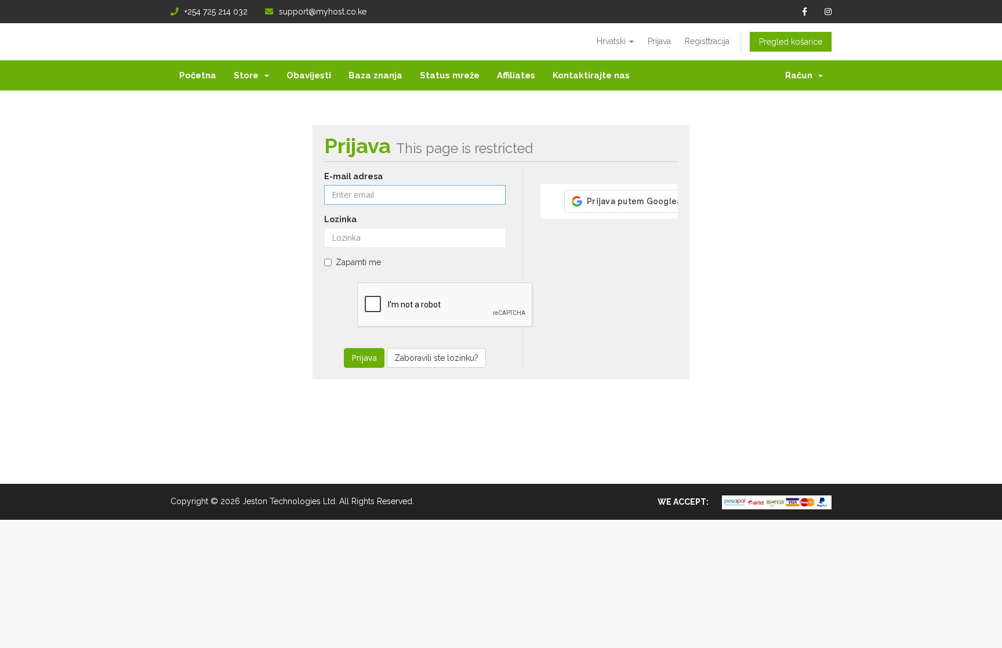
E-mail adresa (353, 176)
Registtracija (707, 41)
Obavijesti (308, 75)
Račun (801, 75)
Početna (197, 75)
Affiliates (516, 75)
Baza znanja (375, 75)
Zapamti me (358, 262)
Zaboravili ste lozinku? (436, 358)
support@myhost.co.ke (322, 11)
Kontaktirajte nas (591, 75)
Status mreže (450, 75)
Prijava (659, 41)
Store (248, 75)
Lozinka (340, 219)
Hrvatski (612, 41)
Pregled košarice (790, 41)
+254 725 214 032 (216, 11)
